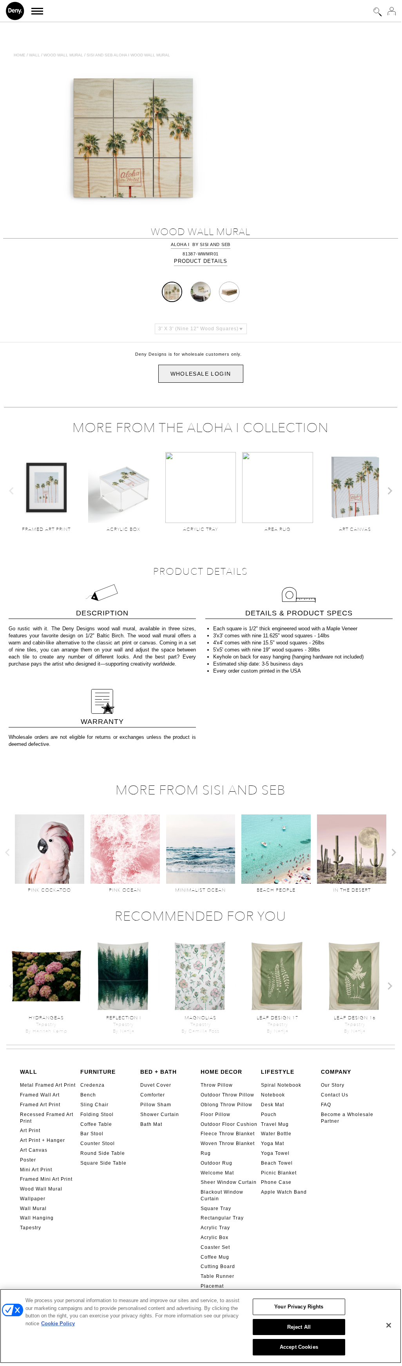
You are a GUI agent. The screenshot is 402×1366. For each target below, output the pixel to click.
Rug (206, 1153)
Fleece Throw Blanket (228, 1133)
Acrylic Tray (215, 1227)
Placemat (212, 1286)
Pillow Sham (155, 1104)
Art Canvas (33, 1150)
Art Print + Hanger (42, 1140)
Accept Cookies (299, 1347)
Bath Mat (151, 1124)
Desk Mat (272, 1104)
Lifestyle (277, 1072)
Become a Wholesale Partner (347, 1118)
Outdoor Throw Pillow (227, 1095)
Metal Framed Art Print (48, 1085)
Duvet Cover (155, 1085)
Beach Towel (277, 1163)
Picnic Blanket (279, 1173)
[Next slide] (389, 491)
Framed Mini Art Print (46, 1179)
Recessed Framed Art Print (46, 1118)
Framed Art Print (40, 1104)
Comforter (152, 1095)
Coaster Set (215, 1247)
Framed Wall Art (40, 1095)
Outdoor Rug (216, 1163)
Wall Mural (33, 1208)
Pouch (269, 1114)
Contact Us (334, 1095)
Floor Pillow (215, 1114)
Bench (88, 1095)
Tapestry (30, 1227)
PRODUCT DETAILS (200, 261)
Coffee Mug (215, 1257)
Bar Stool (91, 1133)
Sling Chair (94, 1104)
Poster (28, 1160)
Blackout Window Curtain (222, 1195)
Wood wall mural (63, 55)
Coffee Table (96, 1124)
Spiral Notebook (281, 1085)
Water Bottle (276, 1133)
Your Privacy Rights (298, 1307)
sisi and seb (215, 244)
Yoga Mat (272, 1143)
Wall (34, 55)
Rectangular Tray (222, 1218)
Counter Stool (97, 1143)
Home (19, 55)
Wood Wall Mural (41, 1189)
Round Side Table (102, 1153)
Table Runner (217, 1276)
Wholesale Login (200, 374)
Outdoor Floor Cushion (229, 1124)
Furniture (98, 1072)
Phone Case (276, 1182)
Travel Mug (275, 1124)
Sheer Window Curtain (229, 1182)
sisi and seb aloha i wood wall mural (128, 55)
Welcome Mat (217, 1173)
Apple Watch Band (284, 1192)
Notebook (273, 1095)
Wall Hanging (37, 1218)
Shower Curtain (159, 1114)
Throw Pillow (217, 1085)
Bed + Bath (158, 1072)
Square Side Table (103, 1163)
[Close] (388, 1325)
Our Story (332, 1085)
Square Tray (216, 1208)
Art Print (30, 1130)
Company (336, 1072)
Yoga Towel (275, 1153)
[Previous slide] (12, 491)
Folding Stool (97, 1114)
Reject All (299, 1327)
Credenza (92, 1085)
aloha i (180, 244)
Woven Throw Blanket (228, 1143)
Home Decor (221, 1072)
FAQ (326, 1104)
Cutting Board (218, 1266)
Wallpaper (32, 1198)
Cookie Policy (58, 1323)
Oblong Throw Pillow (226, 1104)
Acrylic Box (214, 1237)
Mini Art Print (36, 1169)
